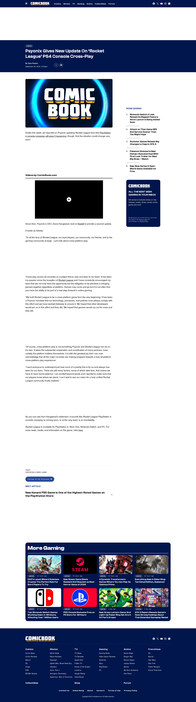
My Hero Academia (131, 670)
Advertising (78, 691)
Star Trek (151, 663)
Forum (111, 4)
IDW (27, 670)
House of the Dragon (82, 667)
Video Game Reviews (107, 656)
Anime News (128, 653)
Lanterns (78, 670)
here (80, 430)
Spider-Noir (79, 660)
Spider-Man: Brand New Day (61, 663)
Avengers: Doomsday (58, 673)
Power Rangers (154, 667)
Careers (100, 691)
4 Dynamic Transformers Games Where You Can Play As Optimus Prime (115, 582)
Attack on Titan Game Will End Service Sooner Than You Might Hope (143, 132)
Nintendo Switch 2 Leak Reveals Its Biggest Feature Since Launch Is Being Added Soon (145, 118)
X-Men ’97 (78, 663)
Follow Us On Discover (39, 479)
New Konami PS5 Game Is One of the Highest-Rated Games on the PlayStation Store (65, 494)
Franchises (154, 649)
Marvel (28, 660)
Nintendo (102, 660)
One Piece (128, 673)
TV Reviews (79, 656)
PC (100, 670)
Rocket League (65, 280)
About (90, 691)
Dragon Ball (128, 656)
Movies (66, 4)
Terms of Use (143, 219)
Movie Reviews (55, 656)
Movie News (54, 653)
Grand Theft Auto (155, 670)
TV (73, 4)
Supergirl (53, 660)
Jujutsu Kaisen (129, 663)
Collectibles (100, 4)
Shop (77, 683)
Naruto (126, 667)
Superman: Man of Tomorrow (61, 677)
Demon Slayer (129, 660)
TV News (78, 653)
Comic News (30, 653)
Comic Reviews (31, 656)
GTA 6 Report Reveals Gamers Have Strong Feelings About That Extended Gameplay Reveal (151, 615)
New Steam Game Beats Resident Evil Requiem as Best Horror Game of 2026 (78, 582)
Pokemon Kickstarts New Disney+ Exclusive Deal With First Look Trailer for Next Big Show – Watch (144, 155)
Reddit (81, 223)
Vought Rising (80, 673)
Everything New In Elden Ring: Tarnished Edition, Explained (150, 580)
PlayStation (103, 667)
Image (27, 667)
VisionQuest (79, 677)
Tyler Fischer (33, 63)
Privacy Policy (144, 221)
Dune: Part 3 (55, 670)
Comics (57, 4)
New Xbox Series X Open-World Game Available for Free (143, 169)
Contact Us (64, 691)
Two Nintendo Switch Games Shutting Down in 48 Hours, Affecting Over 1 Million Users (43, 615)
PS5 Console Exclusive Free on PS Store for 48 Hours (79, 613)
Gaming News (104, 653)
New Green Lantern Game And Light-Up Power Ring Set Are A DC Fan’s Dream (115, 615)
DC (26, 663)
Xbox (101, 663)
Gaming (80, 4)
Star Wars (152, 660)
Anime (90, 4)
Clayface (53, 667)
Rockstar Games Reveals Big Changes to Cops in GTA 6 (144, 142)
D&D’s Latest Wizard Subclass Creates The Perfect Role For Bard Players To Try (43, 582)
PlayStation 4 (30, 472)
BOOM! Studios (31, 673)
